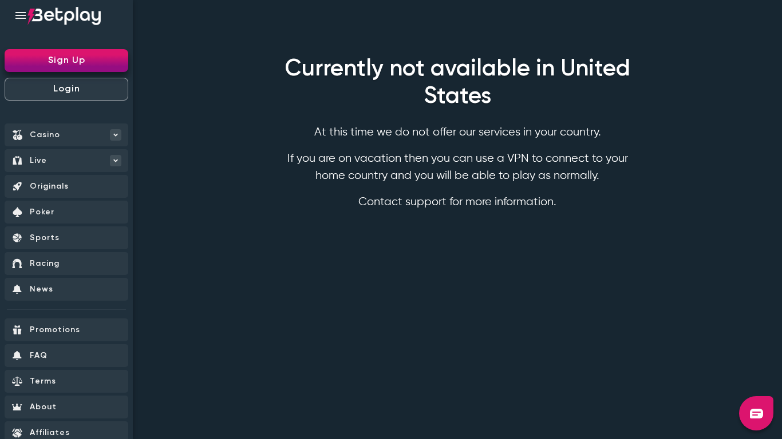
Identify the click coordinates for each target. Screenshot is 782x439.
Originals (49, 186)
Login (66, 89)
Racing (45, 264)
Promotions (55, 330)
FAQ (39, 356)
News (41, 289)
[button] (756, 413)
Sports (45, 238)
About (43, 407)
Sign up (66, 60)
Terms (43, 381)
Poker (42, 212)
